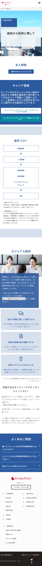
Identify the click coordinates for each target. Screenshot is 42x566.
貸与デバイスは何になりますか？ (15, 466)
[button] (39, 2)
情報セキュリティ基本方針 (30, 555)
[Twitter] (31, 559)
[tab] (21, 448)
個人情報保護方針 (6, 555)
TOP (2, 9)
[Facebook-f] (31, 562)
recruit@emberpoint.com (14, 298)
